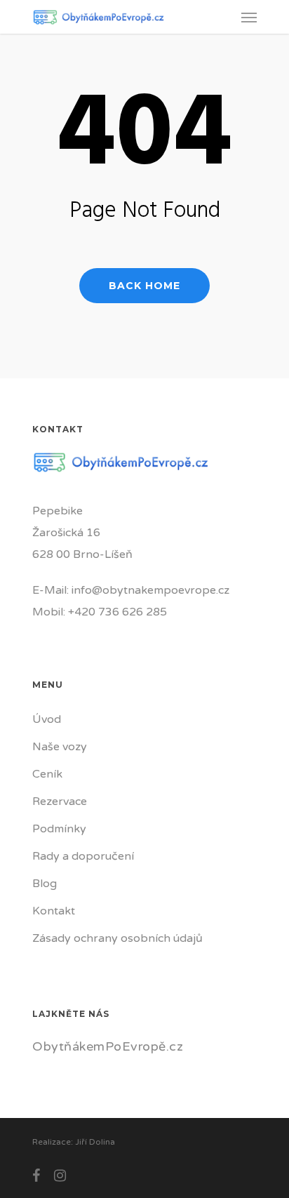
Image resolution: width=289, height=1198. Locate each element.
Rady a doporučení (83, 856)
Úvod (46, 719)
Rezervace (59, 801)
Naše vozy (59, 747)
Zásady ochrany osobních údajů (117, 938)
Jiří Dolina (95, 1142)
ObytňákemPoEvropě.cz (107, 1046)
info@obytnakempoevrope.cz (150, 590)
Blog (44, 884)
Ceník (47, 774)
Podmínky (59, 829)
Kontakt (53, 911)
